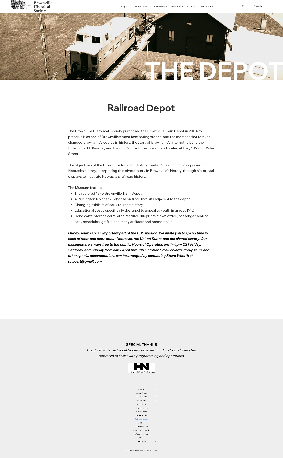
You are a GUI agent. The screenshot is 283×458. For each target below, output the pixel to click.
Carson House (141, 408)
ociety (40, 11)
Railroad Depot (141, 419)
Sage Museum (141, 426)
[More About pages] (195, 6)
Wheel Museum (141, 434)
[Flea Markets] (155, 397)
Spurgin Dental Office (141, 430)
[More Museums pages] (182, 6)
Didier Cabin (141, 412)
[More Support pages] (130, 6)
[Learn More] (155, 441)
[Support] (155, 389)
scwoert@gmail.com (85, 261)
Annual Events (141, 393)
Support (141, 389)
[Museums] (155, 400)
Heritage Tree (142, 415)
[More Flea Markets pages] (166, 6)
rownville (43, 3)
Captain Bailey (141, 404)
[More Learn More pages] (212, 6)
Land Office (141, 423)
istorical (42, 7)
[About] (155, 437)
